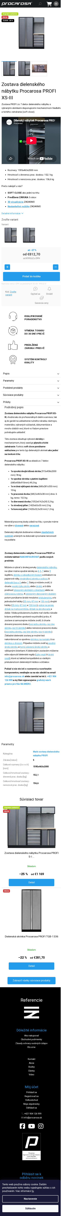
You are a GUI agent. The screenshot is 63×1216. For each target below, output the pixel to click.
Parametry (8, 380)
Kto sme (31, 1047)
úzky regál (41, 654)
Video (31, 1074)
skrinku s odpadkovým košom (27, 575)
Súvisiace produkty (13, 395)
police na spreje (46, 605)
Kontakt (31, 1059)
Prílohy (7, 402)
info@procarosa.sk (33, 1117)
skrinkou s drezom (13, 643)
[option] (31, 1012)
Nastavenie (30, 1198)
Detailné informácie (11, 213)
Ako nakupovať (31, 1035)
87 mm (34, 601)
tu (33, 1191)
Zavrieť (7, 286)
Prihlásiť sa (31, 1092)
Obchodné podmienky (31, 1039)
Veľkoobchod (31, 1100)
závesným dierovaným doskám (41, 594)
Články (31, 1071)
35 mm (27, 601)
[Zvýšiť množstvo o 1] (7, 267)
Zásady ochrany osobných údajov (31, 1043)
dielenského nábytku (47, 567)
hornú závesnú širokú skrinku (34, 647)
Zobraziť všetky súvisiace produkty (31, 980)
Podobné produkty (13, 387)
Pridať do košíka (31, 276)
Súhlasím (30, 1208)
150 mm (45, 601)
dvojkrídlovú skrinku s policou (34, 579)
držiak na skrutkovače (40, 609)
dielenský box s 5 (13, 582)
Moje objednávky (31, 1104)
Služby (31, 1067)
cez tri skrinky (18, 628)
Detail (31, 882)
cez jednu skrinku (38, 624)
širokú (39, 586)
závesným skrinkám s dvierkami (29, 590)
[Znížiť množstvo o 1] (55, 267)
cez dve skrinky (30, 632)
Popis (6, 373)
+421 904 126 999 (32, 1113)
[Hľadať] (40, 4)
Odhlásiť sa (31, 1108)
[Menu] (56, 4)
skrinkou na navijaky (40, 639)
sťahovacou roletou (14, 594)
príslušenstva (45, 597)
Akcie (31, 1063)
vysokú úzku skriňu (21, 586)
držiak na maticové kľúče (16, 609)
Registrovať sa (32, 1096)
